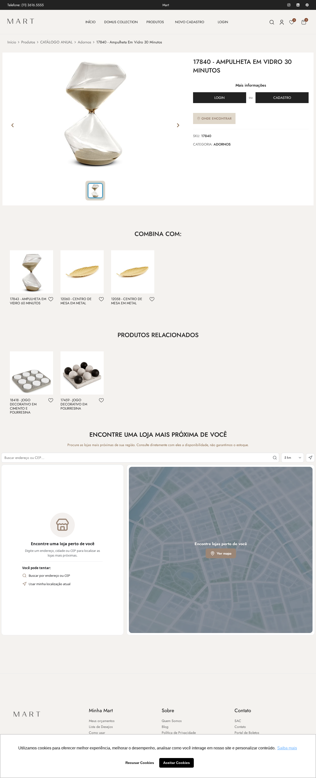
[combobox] (140, 458)
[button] (303, 22)
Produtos (28, 42)
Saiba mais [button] (287, 748)
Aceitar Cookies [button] (176, 763)
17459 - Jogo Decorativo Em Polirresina (73, 404)
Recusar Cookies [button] (139, 763)
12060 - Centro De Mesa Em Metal (76, 301)
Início (11, 42)
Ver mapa (224, 553)
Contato (243, 710)
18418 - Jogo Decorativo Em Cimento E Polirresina (23, 406)
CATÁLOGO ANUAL (56, 42)
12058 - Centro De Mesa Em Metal (126, 301)
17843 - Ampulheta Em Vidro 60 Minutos (28, 301)
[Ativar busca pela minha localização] (310, 457)
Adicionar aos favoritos (50, 299)
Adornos (84, 42)
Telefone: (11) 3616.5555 (25, 4)
